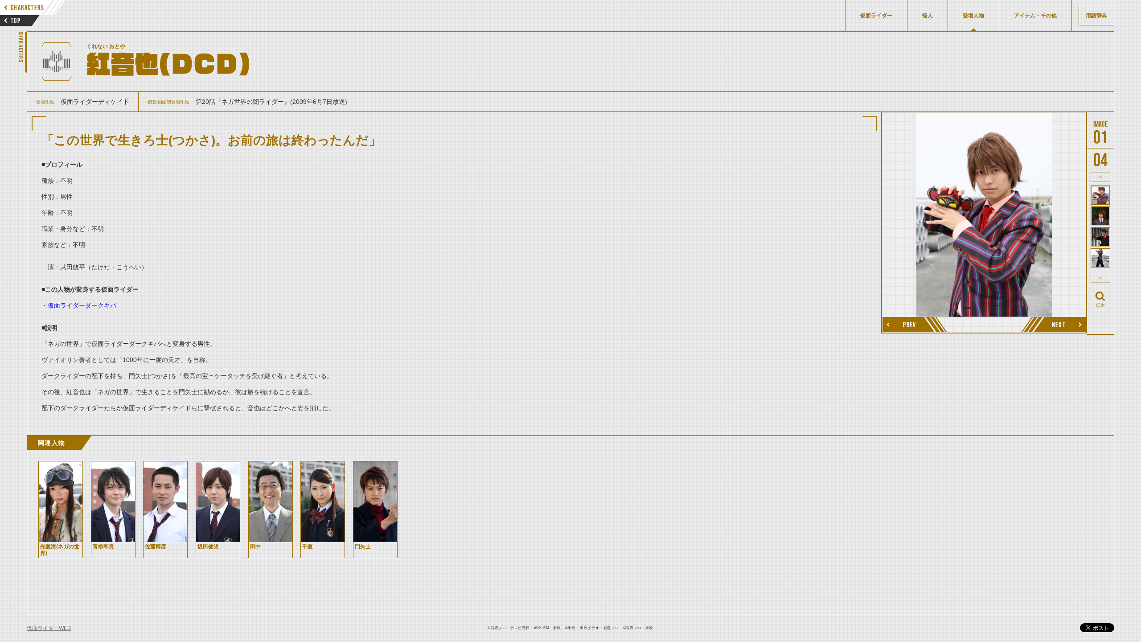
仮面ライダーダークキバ (82, 305)
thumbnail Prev (1100, 177)
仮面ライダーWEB (49, 628)
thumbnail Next (1100, 278)
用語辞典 (1096, 15)
